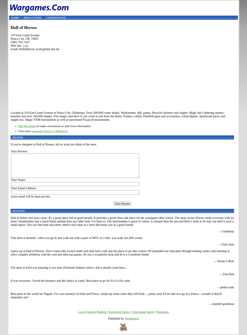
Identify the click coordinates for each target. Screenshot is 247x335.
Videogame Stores (143, 312)
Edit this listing (27, 126)
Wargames (162, 312)
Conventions (56, 17)
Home (15, 17)
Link (25, 45)
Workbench (132, 318)
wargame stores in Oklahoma (50, 131)
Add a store (32, 17)
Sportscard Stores (119, 312)
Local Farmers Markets (92, 312)
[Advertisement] (122, 81)
